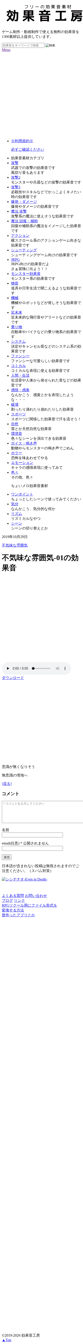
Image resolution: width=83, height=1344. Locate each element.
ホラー (16, 453)
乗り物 (16, 327)
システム (18, 341)
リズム (16, 514)
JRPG (15, 260)
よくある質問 (13, 896)
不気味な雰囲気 (15, 545)
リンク (19, 900)
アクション (20, 236)
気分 (14, 504)
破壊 (14, 404)
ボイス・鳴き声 (24, 443)
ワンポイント (22, 494)
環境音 (16, 434)
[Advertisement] (41, 93)
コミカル (18, 366)
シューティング (24, 250)
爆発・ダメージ (24, 202)
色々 (14, 472)
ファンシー (20, 356)
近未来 (16, 312)
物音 (14, 283)
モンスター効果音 (26, 274)
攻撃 (14, 163)
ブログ (7, 900)
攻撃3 (15, 187)
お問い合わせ (36, 896)
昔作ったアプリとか (18, 915)
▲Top (6, 1340)
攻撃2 (15, 177)
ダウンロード (13, 678)
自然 (14, 424)
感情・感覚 (20, 390)
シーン (16, 523)
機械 (14, 298)
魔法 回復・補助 (24, 221)
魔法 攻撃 (19, 211)
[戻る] (7, 784)
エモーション (22, 463)
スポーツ (18, 414)
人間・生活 (20, 375)
